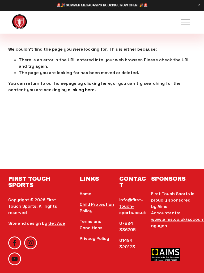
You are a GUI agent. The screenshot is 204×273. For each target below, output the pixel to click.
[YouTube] (14, 258)
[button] (199, 5)
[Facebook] (14, 242)
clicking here (97, 83)
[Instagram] (30, 242)
